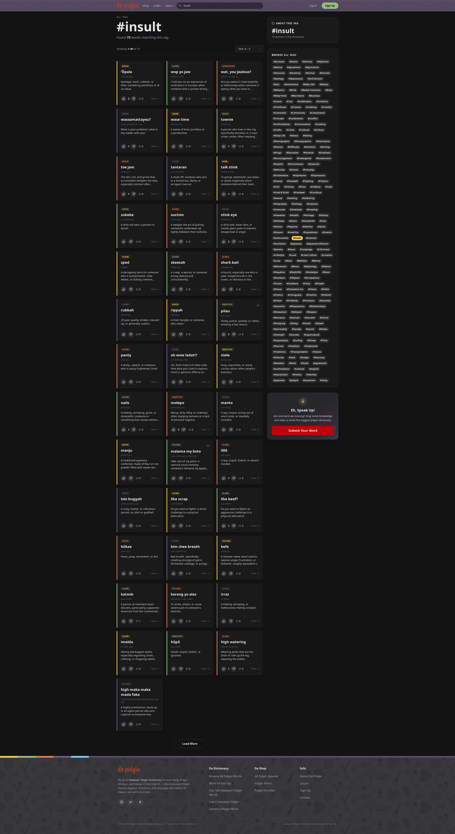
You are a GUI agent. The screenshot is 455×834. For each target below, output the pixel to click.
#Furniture (315, 192)
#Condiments (296, 118)
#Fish (276, 186)
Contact (305, 798)
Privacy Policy (171, 823)
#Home (293, 220)
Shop (146, 5)
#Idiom (321, 226)
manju (126, 450)
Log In (313, 5)
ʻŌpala (126, 71)
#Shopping (279, 323)
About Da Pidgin (311, 776)
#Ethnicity (279, 169)
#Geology (297, 203)
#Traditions (280, 351)
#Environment (295, 164)
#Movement (280, 266)
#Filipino (323, 181)
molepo (177, 402)
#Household (308, 220)
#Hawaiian (279, 215)
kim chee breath (185, 546)
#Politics (278, 294)
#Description (323, 141)
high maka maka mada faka (136, 692)
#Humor (278, 226)
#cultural (299, 368)
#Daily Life (279, 135)
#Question (279, 306)
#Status (323, 329)
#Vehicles (279, 357)
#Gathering (308, 198)
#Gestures (312, 203)
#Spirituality (280, 329)
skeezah (178, 262)
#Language (306, 249)
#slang (323, 380)
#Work (292, 363)
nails (125, 402)
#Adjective (322, 61)
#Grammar (279, 209)
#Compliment (317, 112)
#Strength (279, 334)
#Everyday (308, 169)
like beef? (229, 498)
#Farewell (292, 181)
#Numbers (279, 277)
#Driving (325, 146)
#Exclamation (281, 175)
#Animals (325, 73)
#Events (294, 169)
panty (126, 355)
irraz (225, 594)
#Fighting (308, 181)
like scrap (179, 498)
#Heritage (308, 215)
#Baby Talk (309, 84)
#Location (327, 255)
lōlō (224, 450)
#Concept (279, 118)
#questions (309, 380)
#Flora (302, 186)
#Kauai (291, 249)
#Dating (307, 135)
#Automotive (291, 84)
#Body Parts (280, 95)
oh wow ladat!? (184, 355)
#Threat (311, 340)
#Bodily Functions (310, 90)
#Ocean (278, 283)
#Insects (326, 232)
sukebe (127, 214)
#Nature (326, 266)
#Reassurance (297, 306)
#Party (306, 283)
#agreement (319, 363)
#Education (292, 152)
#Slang (294, 323)
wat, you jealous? (236, 71)
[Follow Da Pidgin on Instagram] (121, 802)
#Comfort (327, 107)
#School (324, 317)
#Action (293, 61)
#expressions (281, 374)
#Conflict (313, 118)
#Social (306, 323)
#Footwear (299, 192)
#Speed (319, 323)
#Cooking (320, 124)
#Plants (312, 289)
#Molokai (302, 260)
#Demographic (281, 141)
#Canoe (278, 101)
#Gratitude (296, 209)
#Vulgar (304, 357)
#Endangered (304, 158)
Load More (189, 744)
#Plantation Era (295, 289)
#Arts (276, 84)
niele (225, 355)
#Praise (278, 300)
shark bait (230, 262)
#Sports (310, 329)
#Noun (326, 272)
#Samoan (295, 317)
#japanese (279, 380)
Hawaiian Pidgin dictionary (145, 780)
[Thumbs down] (133, 99)
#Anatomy (295, 73)
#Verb (292, 357)
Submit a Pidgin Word (223, 809)
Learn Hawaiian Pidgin (224, 802)
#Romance (279, 317)
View (153, 98)
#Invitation (280, 243)
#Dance (294, 135)
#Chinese (296, 107)
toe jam (127, 167)
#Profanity (292, 300)
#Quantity (324, 300)
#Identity (308, 226)
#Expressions (318, 175)
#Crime (290, 129)
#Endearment (323, 158)
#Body (328, 90)
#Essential (313, 164)
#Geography (280, 203)
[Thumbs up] (124, 99)
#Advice (278, 67)
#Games (278, 198)
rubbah (127, 310)
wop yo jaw (180, 71)
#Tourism (278, 346)
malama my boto (186, 451)
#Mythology (310, 266)
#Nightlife (295, 272)
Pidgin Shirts (263, 783)
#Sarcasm (310, 317)
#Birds (292, 90)
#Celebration (304, 101)
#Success (294, 334)
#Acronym (279, 61)
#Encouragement (283, 158)
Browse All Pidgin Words (225, 776)
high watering (233, 641)
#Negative (279, 272)
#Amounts (279, 73)
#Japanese (296, 243)
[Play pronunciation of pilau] (258, 305)
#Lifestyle (279, 255)
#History (323, 215)
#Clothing (311, 107)
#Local (292, 255)
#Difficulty (293, 146)
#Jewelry (278, 249)
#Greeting (312, 209)
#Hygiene (292, 226)
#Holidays (279, 220)
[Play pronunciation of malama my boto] (208, 445)
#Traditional (310, 346)
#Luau (277, 260)
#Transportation (299, 351)
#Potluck (326, 294)
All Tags (122, 17)
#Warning (319, 357)
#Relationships (317, 306)
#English (278, 164)
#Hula (323, 220)
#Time (324, 340)
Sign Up (330, 5)
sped (125, 262)
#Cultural (304, 129)
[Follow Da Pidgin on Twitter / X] (130, 802)
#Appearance (296, 78)
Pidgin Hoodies (265, 790)
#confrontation (282, 368)
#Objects (294, 277)
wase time (180, 119)
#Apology (279, 78)
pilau (225, 311)
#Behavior (279, 90)
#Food (328, 186)
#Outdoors (292, 283)
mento (227, 402)
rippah (177, 310)
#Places (278, 289)
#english (314, 368)
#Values (317, 351)
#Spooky (296, 329)
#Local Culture (309, 255)
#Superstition (281, 340)
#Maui (288, 260)
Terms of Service (188, 823)
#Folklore (315, 186)
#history (297, 374)
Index (157, 5)
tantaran (179, 167)
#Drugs (277, 152)
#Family (278, 181)
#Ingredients (310, 232)
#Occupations (311, 277)
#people (294, 380)
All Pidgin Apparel (266, 776)
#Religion (296, 312)
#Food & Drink (281, 192)
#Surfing (297, 340)
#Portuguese (294, 294)
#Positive (311, 294)
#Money (316, 260)
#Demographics (302, 141)
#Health (294, 215)
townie (227, 119)
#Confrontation (282, 124)
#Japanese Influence (317, 243)
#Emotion (308, 152)
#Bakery (324, 84)
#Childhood (280, 107)
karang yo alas (183, 594)
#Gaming (292, 198)
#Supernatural (311, 334)
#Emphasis (324, 152)
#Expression (299, 175)
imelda (127, 641)
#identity (311, 374)
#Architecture (315, 78)
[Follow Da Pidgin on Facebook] (140, 802)
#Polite (325, 289)
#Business (314, 95)
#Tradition (293, 346)
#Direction (309, 146)
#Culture (319, 129)
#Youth (304, 363)
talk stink (229, 167)
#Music (295, 266)
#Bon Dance (297, 95)
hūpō (175, 641)
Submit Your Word (302, 430)
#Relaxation (280, 312)
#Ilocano (278, 232)
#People (319, 283)
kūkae (126, 546)
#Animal (310, 73)
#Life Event (323, 249)
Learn (168, 5)
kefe (225, 546)
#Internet (311, 238)
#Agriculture (312, 67)
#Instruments (281, 238)
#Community (298, 112)
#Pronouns (308, 300)
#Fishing (289, 186)
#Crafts (277, 129)
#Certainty (322, 101)
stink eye (229, 214)
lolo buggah (131, 498)
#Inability (293, 232)
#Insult (297, 238)
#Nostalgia (312, 272)
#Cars (290, 101)
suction (177, 214)
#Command (280, 112)
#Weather (279, 363)
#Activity (307, 61)
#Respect (311, 312)
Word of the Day (220, 783)
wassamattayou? (136, 119)
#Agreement (293, 67)
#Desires (278, 146)
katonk (127, 594)
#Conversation (302, 124)
